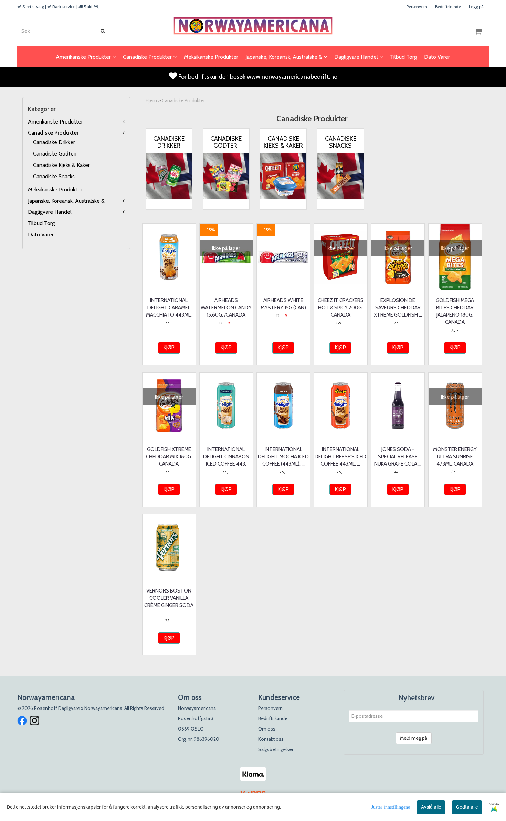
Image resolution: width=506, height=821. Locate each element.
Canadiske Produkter (53, 132)
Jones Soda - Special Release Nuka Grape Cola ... (397, 456)
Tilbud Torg (41, 223)
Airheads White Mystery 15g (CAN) (283, 304)
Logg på (476, 6)
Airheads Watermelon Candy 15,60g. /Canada (226, 307)
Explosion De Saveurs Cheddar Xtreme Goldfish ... (398, 307)
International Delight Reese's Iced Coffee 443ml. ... (340, 456)
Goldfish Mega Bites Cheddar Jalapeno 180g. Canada (455, 311)
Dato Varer (41, 234)
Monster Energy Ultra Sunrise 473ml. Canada (455, 456)
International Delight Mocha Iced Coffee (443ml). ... (283, 456)
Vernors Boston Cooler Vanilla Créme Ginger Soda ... (168, 602)
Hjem (151, 100)
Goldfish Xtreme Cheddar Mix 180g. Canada (169, 456)
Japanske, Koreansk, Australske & (66, 201)
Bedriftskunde (448, 6)
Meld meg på (413, 738)
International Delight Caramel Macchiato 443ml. (169, 307)
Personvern (417, 6)
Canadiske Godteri (54, 153)
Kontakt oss (271, 739)
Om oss (266, 729)
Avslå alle (431, 807)
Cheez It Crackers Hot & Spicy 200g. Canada (340, 307)
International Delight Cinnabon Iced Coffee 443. (226, 456)
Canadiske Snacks (54, 176)
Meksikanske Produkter (55, 189)
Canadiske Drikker (54, 142)
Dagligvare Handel (50, 212)
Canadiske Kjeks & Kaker (61, 165)
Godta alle (467, 807)
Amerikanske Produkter (55, 121)
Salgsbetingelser (275, 749)
